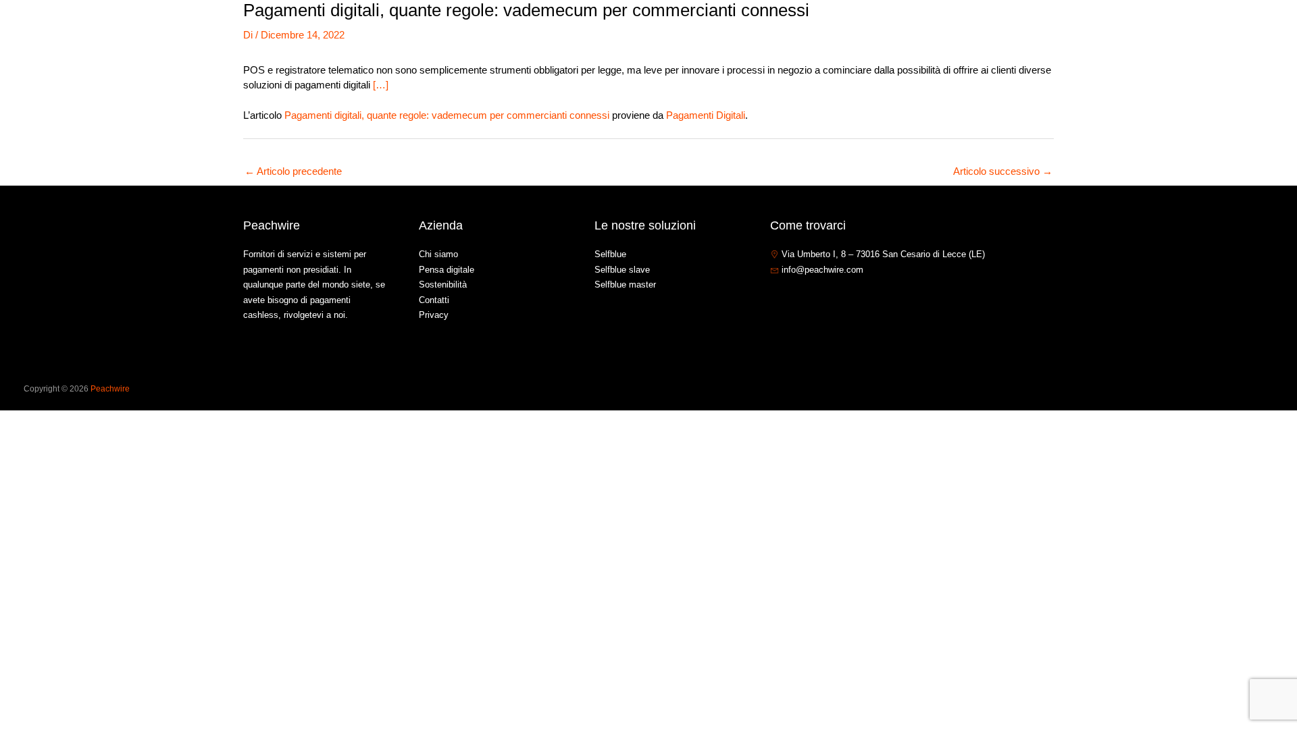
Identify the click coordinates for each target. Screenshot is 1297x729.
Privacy (434, 315)
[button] (1092, 30)
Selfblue (610, 254)
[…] (380, 84)
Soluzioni (1066, 29)
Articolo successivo (1002, 171)
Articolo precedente (293, 171)
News (1132, 29)
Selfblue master (625, 284)
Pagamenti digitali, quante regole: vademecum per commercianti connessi (446, 115)
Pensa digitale (446, 270)
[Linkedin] (817, 299)
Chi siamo (1004, 29)
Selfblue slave (622, 270)
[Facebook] (776, 299)
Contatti (1182, 29)
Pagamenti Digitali (705, 115)
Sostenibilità (443, 284)
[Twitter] (796, 299)
